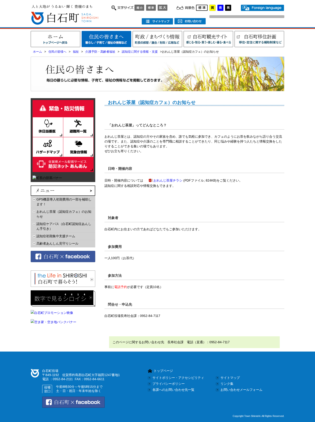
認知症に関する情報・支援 (140, 51)
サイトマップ (230, 377)
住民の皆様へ (57, 51)
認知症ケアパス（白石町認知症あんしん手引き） (63, 226)
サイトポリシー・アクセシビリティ (178, 377)
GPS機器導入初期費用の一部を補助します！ (64, 201)
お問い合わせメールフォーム (241, 390)
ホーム (37, 51)
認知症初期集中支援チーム (55, 236)
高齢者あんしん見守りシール (57, 243)
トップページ (163, 371)
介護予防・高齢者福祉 (100, 51)
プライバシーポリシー (168, 384)
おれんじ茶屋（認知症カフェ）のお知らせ (63, 214)
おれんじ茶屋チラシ (167, 180)
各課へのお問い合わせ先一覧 (173, 390)
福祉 (76, 51)
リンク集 (226, 384)
